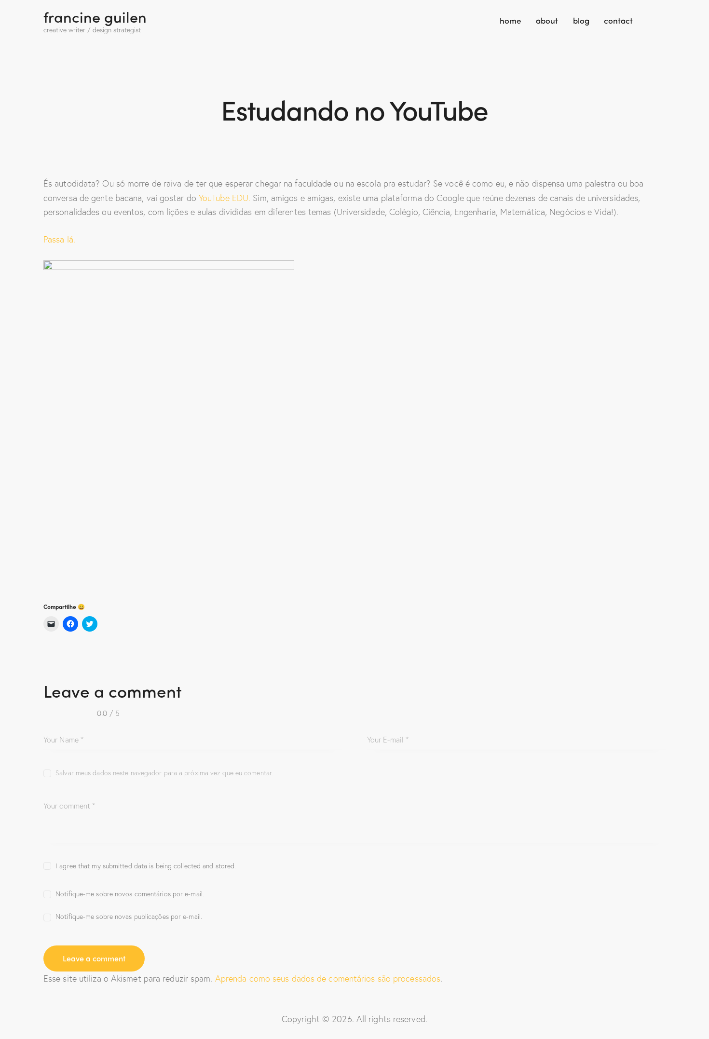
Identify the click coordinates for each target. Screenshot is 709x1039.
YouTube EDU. (224, 197)
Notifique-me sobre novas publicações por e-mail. (128, 916)
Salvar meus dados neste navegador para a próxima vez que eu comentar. (164, 772)
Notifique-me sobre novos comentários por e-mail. (129, 893)
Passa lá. (59, 239)
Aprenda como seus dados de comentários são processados (327, 978)
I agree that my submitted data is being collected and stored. (145, 865)
